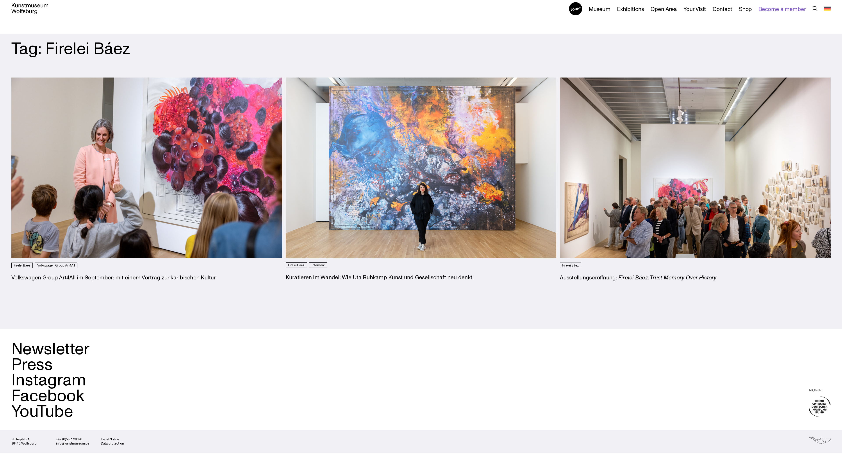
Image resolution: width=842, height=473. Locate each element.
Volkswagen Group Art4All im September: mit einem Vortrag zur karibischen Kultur (113, 277)
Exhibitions (630, 8)
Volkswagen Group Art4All (56, 265)
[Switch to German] (827, 8)
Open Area (664, 8)
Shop (745, 8)
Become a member (782, 8)
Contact (722, 8)
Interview (318, 265)
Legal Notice (110, 439)
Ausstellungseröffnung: (638, 277)
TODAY (575, 9)
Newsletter (50, 348)
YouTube (42, 410)
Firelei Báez (22, 265)
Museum (599, 8)
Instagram (48, 379)
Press (32, 363)
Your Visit (694, 8)
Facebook (47, 395)
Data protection (112, 443)
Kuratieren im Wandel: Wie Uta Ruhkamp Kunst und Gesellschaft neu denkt (379, 277)
